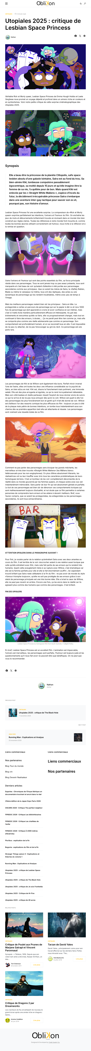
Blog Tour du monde (14, 766)
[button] (6, 3)
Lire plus (36, 965)
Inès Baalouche (59, 958)
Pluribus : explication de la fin (17, 840)
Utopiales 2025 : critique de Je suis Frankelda (24, 887)
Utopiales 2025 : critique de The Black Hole (38, 712)
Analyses (12, 734)
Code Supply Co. (54, 1042)
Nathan (13, 37)
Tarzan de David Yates (60, 944)
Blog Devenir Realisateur (16, 777)
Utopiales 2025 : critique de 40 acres (20, 900)
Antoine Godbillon (17, 1019)
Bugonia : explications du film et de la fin (22, 847)
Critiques (8, 14)
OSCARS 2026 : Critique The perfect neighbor (24, 808)
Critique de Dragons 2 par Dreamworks (19, 1004)
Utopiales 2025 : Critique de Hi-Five (19, 893)
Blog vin (8, 771)
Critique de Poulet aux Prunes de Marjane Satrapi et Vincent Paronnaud (23, 947)
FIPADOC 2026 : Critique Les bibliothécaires (23, 815)
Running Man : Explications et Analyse (26, 737)
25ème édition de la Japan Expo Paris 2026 (23, 801)
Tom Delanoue (16, 964)
